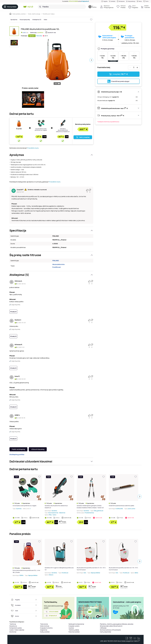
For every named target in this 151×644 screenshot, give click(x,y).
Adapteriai (43, 630)
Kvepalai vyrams (74, 626)
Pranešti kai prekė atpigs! (120, 81)
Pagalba (105, 1)
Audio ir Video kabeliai (16, 630)
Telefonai (12, 624)
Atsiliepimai (122, 1)
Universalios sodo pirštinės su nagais (41, 129)
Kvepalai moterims (46, 628)
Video (45, 19)
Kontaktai (113, 1)
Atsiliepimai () (36, 19)
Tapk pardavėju (131, 1)
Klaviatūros (13, 626)
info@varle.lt (85, 1)
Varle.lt (32, 36)
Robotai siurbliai (74, 632)
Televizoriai (44, 624)
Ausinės (71, 628)
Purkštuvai (56, 267)
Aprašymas (13, 19)
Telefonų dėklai (74, 630)
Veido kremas (44, 626)
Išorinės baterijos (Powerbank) (110, 630)
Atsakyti (13, 312)
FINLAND (55, 260)
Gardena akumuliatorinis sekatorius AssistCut (63, 130)
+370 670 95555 (73, 1)
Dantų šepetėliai (105, 632)
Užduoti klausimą (37, 449)
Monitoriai (12, 632)
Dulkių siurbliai (45, 632)
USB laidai (103, 628)
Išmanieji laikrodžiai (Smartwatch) (111, 626)
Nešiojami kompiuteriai (76, 624)
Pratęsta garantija (107, 49)
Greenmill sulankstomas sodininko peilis (121, 506)
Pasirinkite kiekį (103, 67)
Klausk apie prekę (25, 19)
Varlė (147, 1)
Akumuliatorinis (58, 264)
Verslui (140, 1)
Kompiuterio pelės (15, 628)
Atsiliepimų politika (16, 454)
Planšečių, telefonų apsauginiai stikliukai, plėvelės (116, 624)
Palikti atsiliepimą (18, 449)
